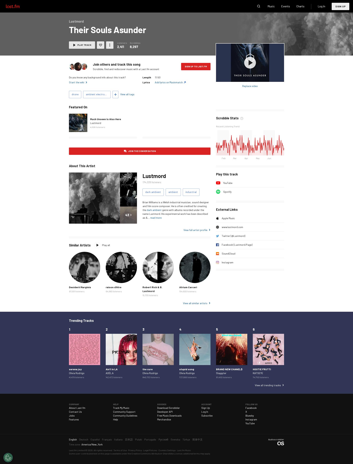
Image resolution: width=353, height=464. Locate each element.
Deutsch (83, 439)
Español (95, 439)
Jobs (72, 415)
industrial (191, 191)
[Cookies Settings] (8, 457)
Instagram (227, 262)
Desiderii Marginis (80, 287)
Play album (250, 63)
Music (271, 6)
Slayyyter (221, 373)
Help (115, 419)
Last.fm (17, 6)
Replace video (250, 86)
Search (259, 6)
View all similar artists (195, 303)
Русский (163, 439)
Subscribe (207, 415)
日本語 (129, 439)
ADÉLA (110, 373)
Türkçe (186, 439)
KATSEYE (258, 373)
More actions (109, 45)
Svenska (175, 439)
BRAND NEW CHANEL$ (229, 369)
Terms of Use (120, 450)
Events (285, 6)
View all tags (127, 94)
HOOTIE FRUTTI (262, 369)
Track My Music (121, 407)
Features (74, 419)
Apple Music (228, 218)
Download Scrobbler (168, 407)
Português (150, 439)
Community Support (124, 411)
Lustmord (95, 123)
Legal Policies (150, 450)
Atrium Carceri (188, 287)
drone (75, 94)
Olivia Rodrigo (76, 373)
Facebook (251, 407)
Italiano (118, 439)
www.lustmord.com (232, 227)
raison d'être (113, 287)
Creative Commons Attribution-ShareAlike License (156, 453)
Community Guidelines (125, 415)
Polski (138, 439)
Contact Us (75, 411)
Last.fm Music (184, 450)
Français (107, 439)
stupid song (186, 369)
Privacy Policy (135, 450)
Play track (84, 45)
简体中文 (197, 439)
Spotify (227, 191)
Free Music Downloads (169, 415)
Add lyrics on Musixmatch (169, 82)
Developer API (165, 411)
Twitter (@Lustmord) (233, 235)
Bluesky (249, 415)
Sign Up (340, 6)
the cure (147, 369)
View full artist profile (195, 230)
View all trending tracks (268, 385)
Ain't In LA (111, 369)
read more (156, 217)
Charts (300, 6)
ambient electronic (97, 94)
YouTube (227, 182)
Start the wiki (76, 82)
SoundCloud (228, 253)
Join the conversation (142, 151)
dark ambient (153, 191)
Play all (106, 245)
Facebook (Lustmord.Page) (237, 244)
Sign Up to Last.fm (196, 66)
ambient (173, 191)
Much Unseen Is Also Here (105, 119)
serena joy (75, 369)
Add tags (115, 94)
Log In (321, 6)
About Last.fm (77, 407)
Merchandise (164, 419)
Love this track (100, 45)
